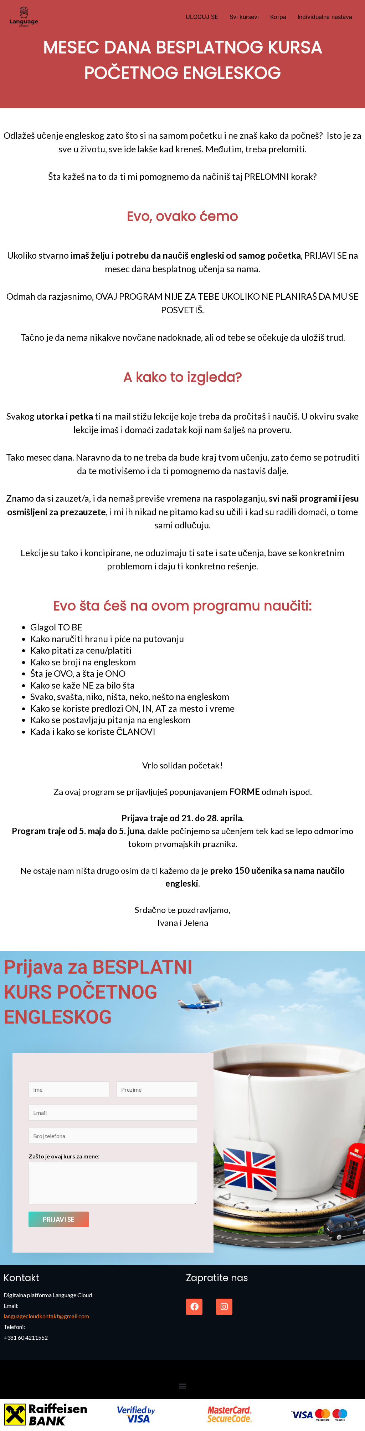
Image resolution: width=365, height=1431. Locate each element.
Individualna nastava (325, 16)
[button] (183, 1386)
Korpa (278, 16)
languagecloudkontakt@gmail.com (46, 1316)
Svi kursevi (244, 16)
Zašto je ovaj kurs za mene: (64, 1156)
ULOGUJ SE (202, 16)
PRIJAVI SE (58, 1219)
